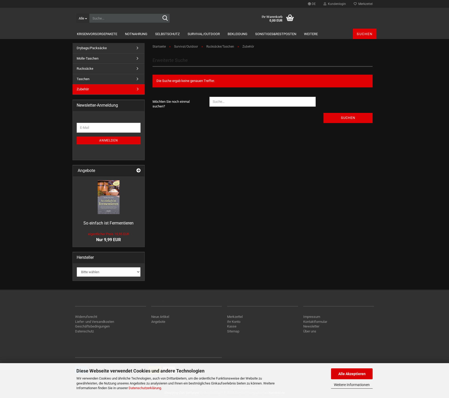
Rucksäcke (85, 68)
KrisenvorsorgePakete (97, 34)
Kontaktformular (315, 322)
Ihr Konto (233, 322)
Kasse (231, 326)
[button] (312, 4)
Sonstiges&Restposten (275, 34)
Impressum (311, 317)
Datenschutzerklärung (145, 388)
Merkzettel (365, 4)
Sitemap (233, 331)
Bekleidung (237, 34)
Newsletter (311, 326)
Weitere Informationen (352, 385)
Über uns (309, 331)
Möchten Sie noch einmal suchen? (171, 104)
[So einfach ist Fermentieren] (109, 197)
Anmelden (108, 140)
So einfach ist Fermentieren (108, 223)
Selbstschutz (167, 34)
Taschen (83, 79)
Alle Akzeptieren (352, 374)
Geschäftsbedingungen (92, 326)
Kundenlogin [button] (336, 4)
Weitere (311, 34)
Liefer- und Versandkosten (94, 322)
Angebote (158, 322)
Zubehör (83, 89)
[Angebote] (138, 171)
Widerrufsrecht (86, 317)
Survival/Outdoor (204, 34)
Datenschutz (84, 331)
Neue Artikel (160, 317)
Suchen (365, 34)
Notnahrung (136, 34)
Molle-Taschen (87, 58)
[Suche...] (165, 18)
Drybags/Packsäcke (92, 48)
